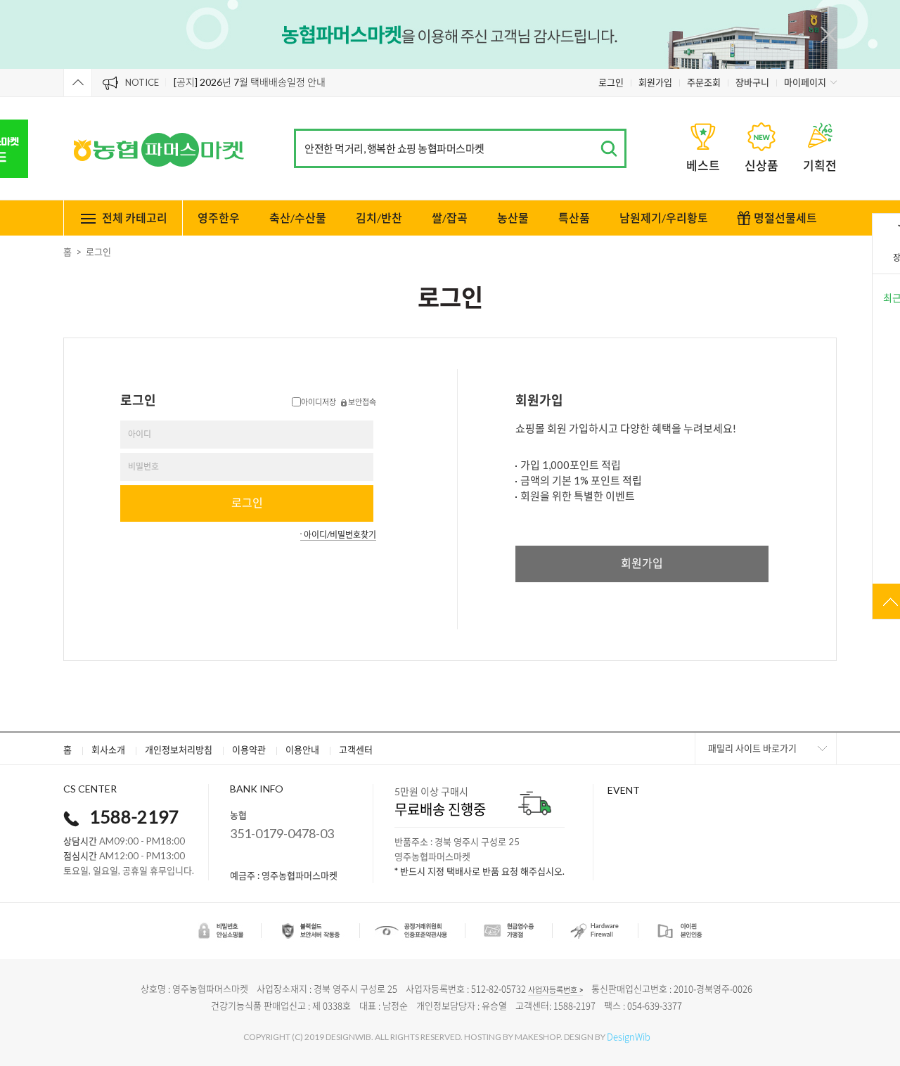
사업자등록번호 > (555, 989)
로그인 (611, 82)
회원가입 (655, 82)
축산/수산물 (297, 217)
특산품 (574, 217)
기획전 (820, 165)
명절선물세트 (785, 217)
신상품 (761, 165)
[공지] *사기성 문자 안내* (226, 85)
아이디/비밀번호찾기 (340, 534)
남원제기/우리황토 (663, 217)
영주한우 (219, 217)
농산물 (513, 217)
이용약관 (249, 749)
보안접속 (361, 401)
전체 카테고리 (134, 217)
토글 (77, 82)
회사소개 (108, 749)
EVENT (624, 790)
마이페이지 (805, 82)
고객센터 (356, 749)
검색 (608, 149)
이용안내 (302, 749)
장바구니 (752, 82)
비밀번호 (143, 466)
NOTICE (142, 82)
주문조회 (704, 82)
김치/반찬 (379, 217)
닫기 (829, 34)
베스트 (703, 165)
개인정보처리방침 (178, 749)
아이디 (139, 434)
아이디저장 (318, 401)
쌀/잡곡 (450, 217)
